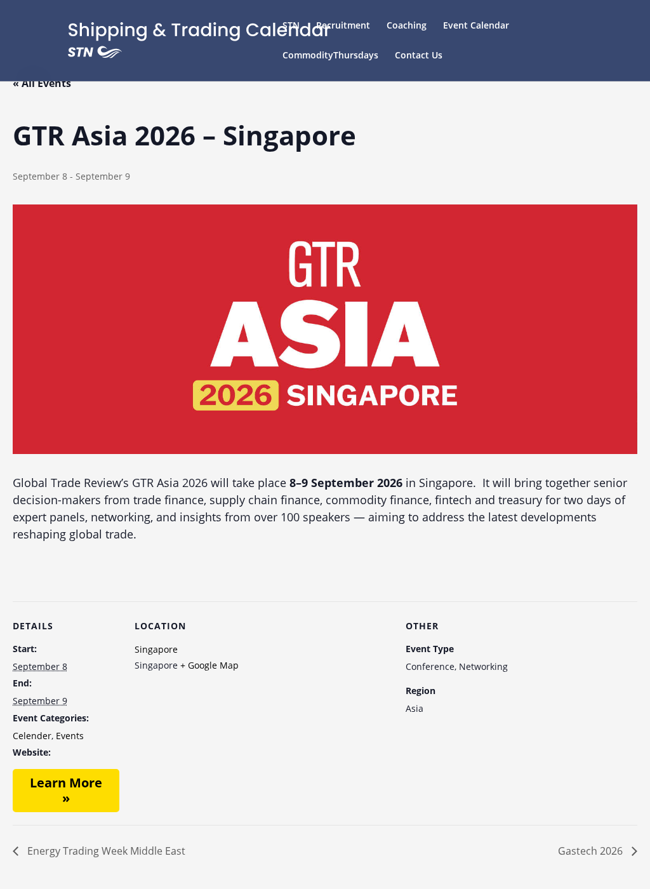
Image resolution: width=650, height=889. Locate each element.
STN (291, 26)
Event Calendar (476, 26)
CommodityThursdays (330, 56)
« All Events (42, 83)
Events (70, 736)
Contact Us (418, 56)
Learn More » (66, 790)
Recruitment (343, 26)
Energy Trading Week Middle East (105, 851)
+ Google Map (209, 665)
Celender (32, 736)
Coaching (407, 26)
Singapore (156, 649)
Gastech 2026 (591, 851)
